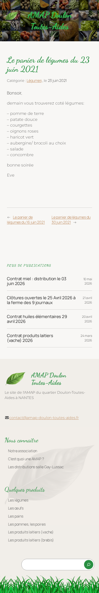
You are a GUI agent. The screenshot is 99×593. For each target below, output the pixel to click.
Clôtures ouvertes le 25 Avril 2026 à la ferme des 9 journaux (41, 300)
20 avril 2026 (87, 318)
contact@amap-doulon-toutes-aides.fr (44, 417)
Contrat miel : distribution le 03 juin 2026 (36, 281)
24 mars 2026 (86, 337)
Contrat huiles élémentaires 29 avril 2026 (37, 319)
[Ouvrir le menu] (87, 12)
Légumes (34, 80)
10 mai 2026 (87, 281)
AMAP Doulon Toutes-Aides (48, 378)
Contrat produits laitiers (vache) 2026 (30, 338)
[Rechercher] (88, 564)
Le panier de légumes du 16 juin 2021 (26, 220)
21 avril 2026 (87, 300)
